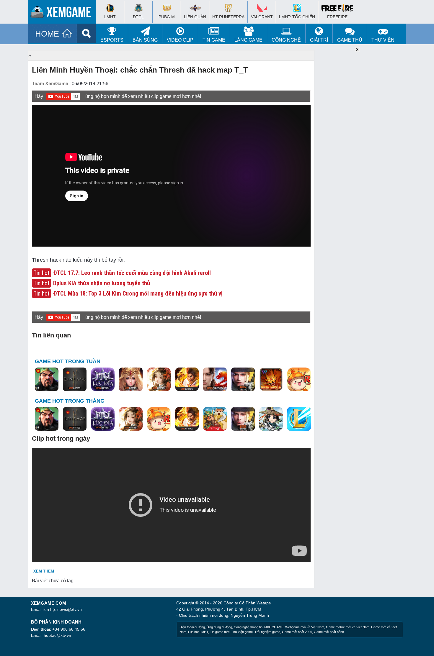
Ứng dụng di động (219, 627)
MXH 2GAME (273, 627)
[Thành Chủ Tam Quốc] (215, 419)
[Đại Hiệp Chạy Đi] (271, 419)
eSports (111, 39)
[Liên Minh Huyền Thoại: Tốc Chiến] (299, 419)
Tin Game (214, 39)
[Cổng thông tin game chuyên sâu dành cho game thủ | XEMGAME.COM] (63, 13)
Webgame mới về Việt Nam (304, 627)
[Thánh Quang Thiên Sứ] (131, 380)
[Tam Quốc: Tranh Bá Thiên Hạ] (46, 380)
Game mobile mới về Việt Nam (347, 627)
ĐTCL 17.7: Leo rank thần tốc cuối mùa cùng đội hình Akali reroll (132, 273)
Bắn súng (145, 39)
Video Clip (180, 39)
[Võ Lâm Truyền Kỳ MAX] (243, 380)
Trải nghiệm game (267, 632)
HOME (47, 33)
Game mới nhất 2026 (297, 632)
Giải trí (319, 39)
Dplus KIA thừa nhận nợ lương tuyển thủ (101, 283)
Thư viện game (242, 632)
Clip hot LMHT (198, 632)
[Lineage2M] (75, 380)
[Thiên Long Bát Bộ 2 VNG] (215, 380)
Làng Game (248, 39)
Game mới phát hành (329, 632)
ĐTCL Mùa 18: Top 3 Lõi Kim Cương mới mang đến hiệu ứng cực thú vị (138, 293)
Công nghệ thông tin (248, 627)
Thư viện (382, 39)
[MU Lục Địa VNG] (103, 380)
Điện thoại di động (192, 627)
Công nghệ (286, 39)
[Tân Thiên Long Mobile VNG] (187, 380)
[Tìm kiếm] (86, 33)
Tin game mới (219, 632)
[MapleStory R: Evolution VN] (299, 380)
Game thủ (349, 39)
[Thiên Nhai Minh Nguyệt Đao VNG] (159, 380)
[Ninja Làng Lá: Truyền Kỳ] (271, 380)
